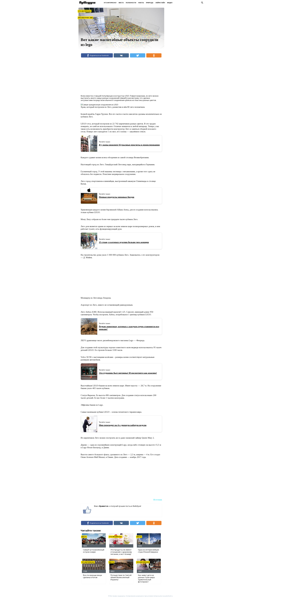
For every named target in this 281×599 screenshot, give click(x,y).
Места (121, 3)
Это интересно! (110, 3)
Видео (169, 3)
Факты (141, 3)
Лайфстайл (160, 3)
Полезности (131, 3)
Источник (157, 500)
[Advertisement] (121, 76)
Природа (149, 3)
